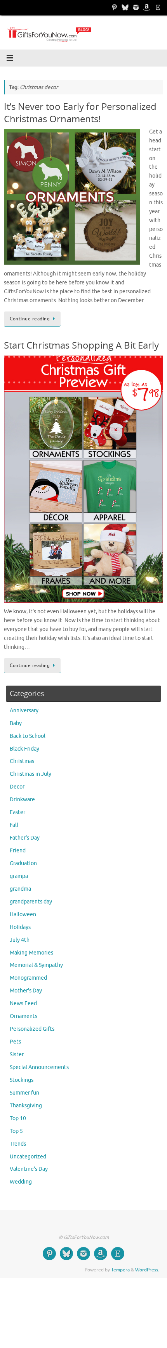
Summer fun (24, 1093)
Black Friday (24, 749)
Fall (14, 825)
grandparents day (31, 901)
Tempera (120, 1270)
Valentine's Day (29, 1169)
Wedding (21, 1182)
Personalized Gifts (32, 1029)
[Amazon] (146, 7)
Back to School (27, 736)
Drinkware (22, 799)
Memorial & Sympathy (36, 965)
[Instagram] (135, 7)
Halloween (23, 914)
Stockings (21, 1080)
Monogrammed (28, 978)
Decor (17, 786)
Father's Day (25, 838)
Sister (17, 1054)
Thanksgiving (26, 1105)
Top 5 (16, 1131)
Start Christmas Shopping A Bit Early (81, 345)
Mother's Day (26, 990)
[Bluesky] (125, 7)
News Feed (23, 1003)
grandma (20, 889)
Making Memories (31, 952)
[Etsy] (157, 7)
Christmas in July (30, 774)
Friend (18, 850)
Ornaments (23, 1016)
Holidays (20, 927)
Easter (17, 812)
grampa (19, 876)
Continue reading (30, 319)
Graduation (23, 863)
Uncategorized (28, 1156)
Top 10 (18, 1118)
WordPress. (147, 1270)
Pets (15, 1041)
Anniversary (24, 710)
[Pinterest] (114, 7)
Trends (18, 1144)
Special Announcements (39, 1067)
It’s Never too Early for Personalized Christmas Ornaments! (80, 112)
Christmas (22, 761)
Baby (16, 723)
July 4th (20, 940)
